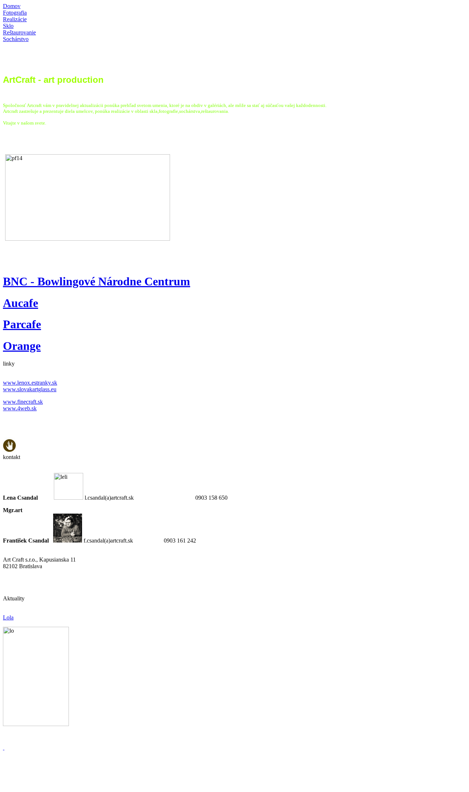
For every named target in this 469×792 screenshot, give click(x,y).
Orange (22, 345)
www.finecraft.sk (23, 402)
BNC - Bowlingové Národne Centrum (96, 281)
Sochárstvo (16, 39)
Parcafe (22, 324)
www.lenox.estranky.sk (30, 383)
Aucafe (20, 303)
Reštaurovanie (19, 32)
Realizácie (15, 19)
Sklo (8, 26)
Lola (8, 617)
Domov (12, 6)
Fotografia (15, 13)
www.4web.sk (20, 408)
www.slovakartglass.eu (29, 389)
